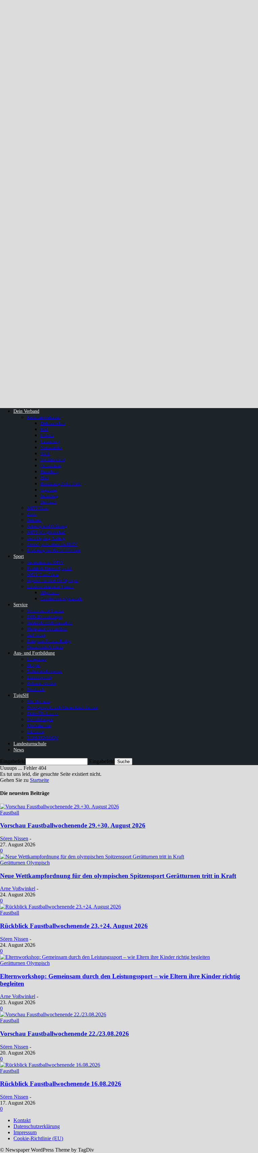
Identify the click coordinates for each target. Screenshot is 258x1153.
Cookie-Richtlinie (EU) (38, 1138)
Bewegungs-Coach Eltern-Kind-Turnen (62, 707)
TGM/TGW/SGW (42, 737)
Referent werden (41, 683)
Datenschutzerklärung (36, 1126)
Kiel (44, 429)
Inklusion (35, 731)
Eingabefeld (13, 761)
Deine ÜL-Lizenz (42, 713)
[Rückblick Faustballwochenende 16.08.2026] (50, 1065)
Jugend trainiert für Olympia (52, 580)
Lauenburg (50, 441)
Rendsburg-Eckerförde (60, 483)
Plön (44, 477)
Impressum (25, 1132)
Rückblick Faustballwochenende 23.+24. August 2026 (74, 925)
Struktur (34, 520)
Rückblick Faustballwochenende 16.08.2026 (60, 1083)
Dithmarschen (53, 423)
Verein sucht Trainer (45, 610)
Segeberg (48, 489)
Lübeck (47, 435)
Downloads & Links (45, 647)
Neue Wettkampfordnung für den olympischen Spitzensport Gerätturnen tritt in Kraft (118, 875)
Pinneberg (49, 471)
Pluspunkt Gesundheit (47, 628)
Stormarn (48, 501)
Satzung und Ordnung (47, 526)
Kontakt (22, 1120)
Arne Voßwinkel (17, 888)
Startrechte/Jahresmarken (49, 622)
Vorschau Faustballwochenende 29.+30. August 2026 (72, 825)
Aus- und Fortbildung (34, 653)
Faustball (9, 812)
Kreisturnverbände (43, 417)
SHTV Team (38, 508)
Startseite (39, 780)
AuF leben (36, 634)
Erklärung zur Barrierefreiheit (53, 550)
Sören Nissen (14, 838)
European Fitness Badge (49, 641)
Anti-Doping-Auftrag (46, 538)
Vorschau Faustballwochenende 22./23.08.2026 (64, 1033)
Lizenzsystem (39, 677)
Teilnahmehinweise (44, 671)
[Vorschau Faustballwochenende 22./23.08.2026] (53, 1014)
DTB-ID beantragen (44, 616)
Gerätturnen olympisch (61, 598)
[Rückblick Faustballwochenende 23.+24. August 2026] (60, 907)
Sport (18, 556)
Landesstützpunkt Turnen (50, 586)
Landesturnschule (29, 743)
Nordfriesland (52, 459)
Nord (44, 453)
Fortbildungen (40, 719)
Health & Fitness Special (49, 568)
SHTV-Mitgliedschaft (46, 532)
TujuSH (21, 695)
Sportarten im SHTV (45, 562)
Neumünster (51, 447)
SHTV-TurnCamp (42, 574)
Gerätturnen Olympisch (25, 863)
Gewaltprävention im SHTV (52, 544)
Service (20, 604)
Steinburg (49, 495)
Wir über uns (38, 701)
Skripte (33, 665)
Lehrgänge (36, 659)
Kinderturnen (39, 725)
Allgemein (49, 592)
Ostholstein (50, 465)
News (18, 749)
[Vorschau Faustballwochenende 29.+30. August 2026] (59, 806)
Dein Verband (26, 411)
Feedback (35, 689)
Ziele (31, 514)
